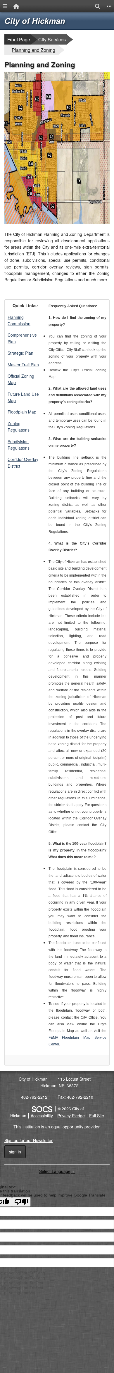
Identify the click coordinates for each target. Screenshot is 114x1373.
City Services (52, 39)
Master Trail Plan (23, 364)
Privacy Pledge (71, 1115)
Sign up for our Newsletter (28, 1140)
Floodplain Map (22, 412)
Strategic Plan (20, 353)
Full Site (96, 1115)
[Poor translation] (21, 1202)
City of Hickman (34, 20)
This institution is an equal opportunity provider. (57, 1127)
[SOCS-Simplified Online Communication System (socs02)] (41, 1109)
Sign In (15, 1152)
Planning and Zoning (33, 49)
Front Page (18, 39)
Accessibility (42, 1115)
